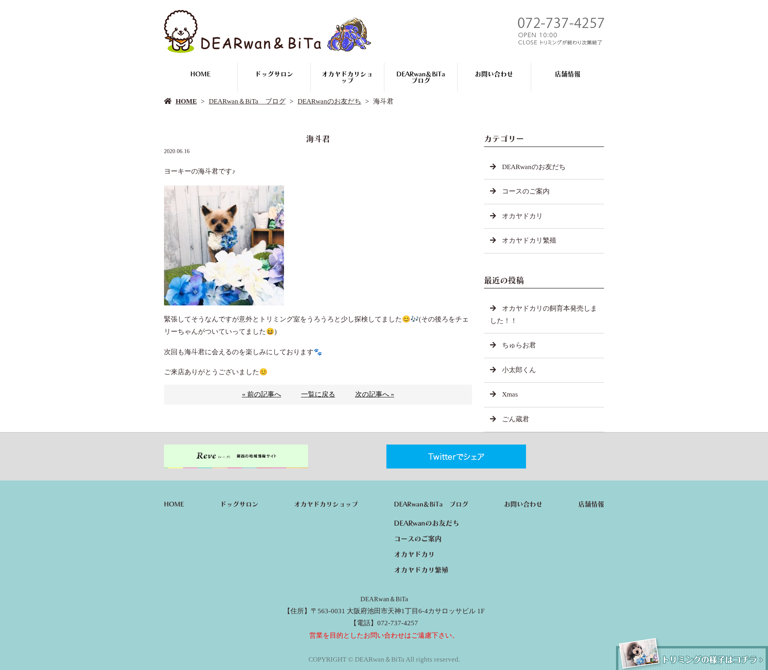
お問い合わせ (494, 74)
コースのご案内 (526, 191)
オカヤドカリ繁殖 (529, 240)
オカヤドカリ (522, 216)
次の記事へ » (374, 394)
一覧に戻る (318, 394)
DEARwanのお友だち (329, 101)
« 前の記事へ (261, 394)
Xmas (510, 394)
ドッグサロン (274, 74)
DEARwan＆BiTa (384, 599)
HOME (200, 74)
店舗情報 (567, 74)
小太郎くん (519, 370)
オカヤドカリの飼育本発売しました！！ (543, 315)
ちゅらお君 (519, 345)
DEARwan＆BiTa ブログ (424, 77)
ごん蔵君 (515, 419)
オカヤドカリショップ (347, 77)
